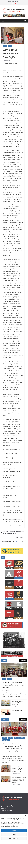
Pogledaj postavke (14, 838)
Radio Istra (19, 537)
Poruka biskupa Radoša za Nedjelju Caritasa (18, 711)
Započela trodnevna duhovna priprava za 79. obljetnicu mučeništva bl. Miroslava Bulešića (19, 780)
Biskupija (4, 737)
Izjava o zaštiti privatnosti (17, 842)
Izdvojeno (22, 737)
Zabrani (14, 834)
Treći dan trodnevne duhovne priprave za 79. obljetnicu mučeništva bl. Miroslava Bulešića (12, 747)
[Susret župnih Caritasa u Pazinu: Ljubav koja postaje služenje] (14, 670)
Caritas (4, 679)
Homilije (4, 46)
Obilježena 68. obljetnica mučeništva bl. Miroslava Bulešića (13, 532)
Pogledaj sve (23, 660)
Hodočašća (10, 737)
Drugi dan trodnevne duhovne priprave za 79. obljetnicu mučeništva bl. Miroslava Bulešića (18, 769)
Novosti (10, 46)
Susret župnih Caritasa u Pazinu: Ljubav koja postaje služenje (13, 685)
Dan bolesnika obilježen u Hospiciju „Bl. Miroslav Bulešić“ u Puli (18, 703)
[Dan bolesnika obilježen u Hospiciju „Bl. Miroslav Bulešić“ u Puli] (5, 704)
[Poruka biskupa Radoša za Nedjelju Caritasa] (5, 712)
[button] (26, 815)
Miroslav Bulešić (6, 740)
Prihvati (14, 830)
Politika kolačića (8, 842)
